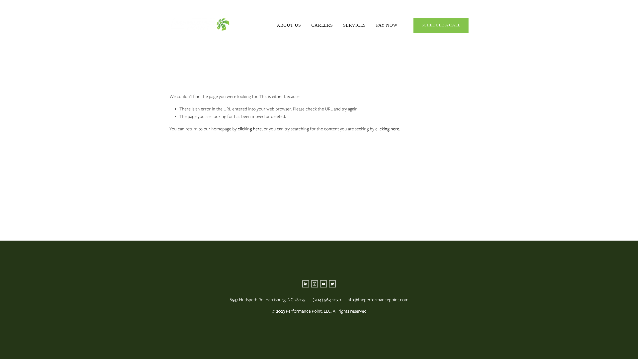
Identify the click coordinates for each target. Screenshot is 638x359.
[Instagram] (314, 283)
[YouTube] (323, 283)
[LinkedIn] (305, 283)
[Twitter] (332, 283)
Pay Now (386, 25)
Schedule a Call (441, 25)
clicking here (250, 129)
